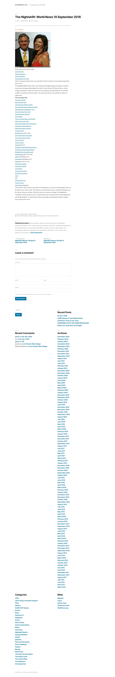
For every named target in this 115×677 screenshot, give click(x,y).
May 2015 (61, 512)
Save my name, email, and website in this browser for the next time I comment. (34, 294)
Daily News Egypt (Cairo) (22, 121)
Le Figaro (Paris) (19, 131)
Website (17, 287)
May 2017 (61, 453)
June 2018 (61, 422)
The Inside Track (21, 656)
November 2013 (63, 548)
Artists (17, 610)
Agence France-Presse (21, 171)
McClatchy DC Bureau (21, 173)
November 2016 (63, 468)
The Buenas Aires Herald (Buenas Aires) (26, 147)
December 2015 (63, 495)
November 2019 (63, 397)
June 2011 (61, 582)
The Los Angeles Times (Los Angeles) (25, 119)
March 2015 (62, 516)
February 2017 (63, 461)
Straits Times (18, 185)
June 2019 (61, 405)
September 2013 (64, 551)
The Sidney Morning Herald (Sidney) (25, 150)
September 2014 (64, 526)
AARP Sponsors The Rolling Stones (70, 318)
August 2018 (62, 417)
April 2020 (61, 385)
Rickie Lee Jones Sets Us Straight (70, 325)
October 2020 (63, 375)
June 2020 (61, 380)
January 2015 (62, 521)
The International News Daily (52, 215)
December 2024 (63, 337)
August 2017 (62, 446)
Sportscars (19, 652)
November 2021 (63, 354)
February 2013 (63, 560)
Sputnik (17, 145)
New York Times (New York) (23, 112)
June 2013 (61, 555)
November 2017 (63, 439)
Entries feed (62, 603)
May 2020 (61, 383)
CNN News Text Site (20, 166)
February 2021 (63, 366)
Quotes (17, 647)
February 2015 (63, 519)
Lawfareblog (18, 159)
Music (17, 627)
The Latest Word (21, 659)
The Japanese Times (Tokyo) (22, 138)
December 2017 (63, 436)
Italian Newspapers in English (23, 128)
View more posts (36, 232)
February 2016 (63, 490)
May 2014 (61, 533)
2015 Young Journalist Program (26, 601)
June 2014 (61, 531)
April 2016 (61, 485)
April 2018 (61, 427)
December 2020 (63, 371)
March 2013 (62, 558)
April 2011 (61, 585)
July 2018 (61, 419)
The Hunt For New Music (24, 654)
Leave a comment (34, 20)
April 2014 (61, 536)
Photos (17, 637)
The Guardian (18, 116)
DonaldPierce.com (21, 5)
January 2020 (63, 392)
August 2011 (62, 577)
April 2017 (61, 456)
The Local (17, 140)
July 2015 (61, 507)
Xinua (16, 176)
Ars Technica (19, 168)
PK (23, 341)
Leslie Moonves (19, 71)
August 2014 (62, 529)
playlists (18, 639)
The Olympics (20, 661)
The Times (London (20, 100)
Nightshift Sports (21, 632)
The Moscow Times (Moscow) (23, 126)
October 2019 (63, 400)
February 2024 (63, 339)
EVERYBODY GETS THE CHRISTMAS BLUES (73, 323)
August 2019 (62, 402)
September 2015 (64, 502)
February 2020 (63, 390)
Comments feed (63, 605)
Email (45, 280)
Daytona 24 (19, 615)
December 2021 (63, 351)
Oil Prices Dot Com (20, 180)
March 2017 (62, 458)
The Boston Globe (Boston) (22, 114)
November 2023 (63, 346)
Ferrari (17, 620)
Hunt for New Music (22, 625)
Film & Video (19, 622)
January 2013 (62, 563)
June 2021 (61, 363)
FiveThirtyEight (19, 154)
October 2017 (62, 441)
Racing (17, 649)
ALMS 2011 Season (22, 608)
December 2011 (63, 572)
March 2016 (62, 487)
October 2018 (63, 412)
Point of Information (22, 642)
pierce (18, 20)
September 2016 (64, 473)
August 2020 (62, 378)
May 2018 (61, 424)
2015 (17, 598)
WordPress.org (63, 608)
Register (61, 598)
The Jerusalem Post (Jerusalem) (23, 135)
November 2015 (63, 497)
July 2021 (61, 361)
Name (16, 280)
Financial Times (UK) (21, 102)
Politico (17, 157)
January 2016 (62, 492)
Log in (60, 601)
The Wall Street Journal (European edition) (26, 107)
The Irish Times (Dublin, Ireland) (24, 105)
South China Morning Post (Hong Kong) (25, 124)
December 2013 (63, 546)
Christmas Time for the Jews (68, 321)
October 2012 (63, 565)
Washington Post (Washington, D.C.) (25, 109)
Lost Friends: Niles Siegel (31, 344)
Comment (17, 262)
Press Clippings (33, 214)
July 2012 (61, 568)
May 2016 (61, 482)
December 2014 (63, 524)
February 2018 (63, 431)
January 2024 (63, 341)
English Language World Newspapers (37, 215)
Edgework (18, 618)
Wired (17, 161)
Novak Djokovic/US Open (22, 79)
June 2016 (61, 480)
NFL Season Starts (20, 76)
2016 (17, 603)
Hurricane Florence (20, 74)
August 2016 (62, 475)
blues (17, 613)
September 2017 (64, 443)
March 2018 (62, 429)
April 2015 (61, 514)
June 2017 (61, 451)
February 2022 (63, 349)
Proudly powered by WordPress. (31, 672)
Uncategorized (20, 664)
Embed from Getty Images (19, 31)
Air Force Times (19, 183)
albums (17, 605)
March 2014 (62, 538)
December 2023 (63, 344)
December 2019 (63, 395)
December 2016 (63, 465)
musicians (19, 630)
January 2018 (62, 434)
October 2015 (63, 499)
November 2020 (63, 373)
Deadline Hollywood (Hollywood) (24, 152)
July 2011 (61, 580)
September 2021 (64, 356)
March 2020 (62, 388)
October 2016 (63, 470)
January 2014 (62, 543)
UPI (16, 178)
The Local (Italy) (19, 142)
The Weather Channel (21, 164)
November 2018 (63, 409)
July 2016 (61, 478)
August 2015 (62, 504)
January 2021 (62, 368)
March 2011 (62, 587)
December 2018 (63, 407)
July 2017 (61, 448)
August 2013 (62, 553)
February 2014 (63, 541)
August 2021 (62, 358)
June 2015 (61, 509)
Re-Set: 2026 (62, 316)
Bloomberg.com (19, 133)
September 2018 (64, 414)
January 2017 (62, 463)
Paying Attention (21, 635)
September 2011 (63, 575)
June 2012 (61, 570)
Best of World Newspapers (22, 215)
